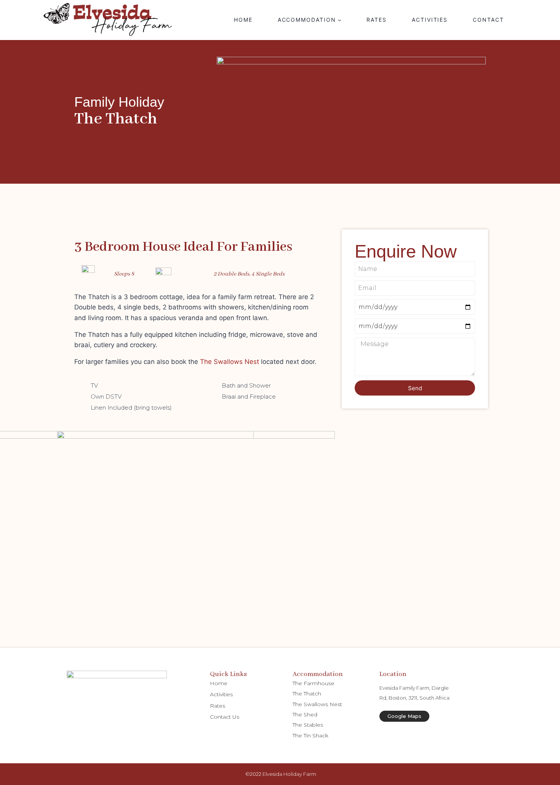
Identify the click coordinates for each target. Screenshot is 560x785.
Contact (488, 19)
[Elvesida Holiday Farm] (108, 20)
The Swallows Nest (229, 361)
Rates (376, 19)
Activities (430, 19)
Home (243, 19)
